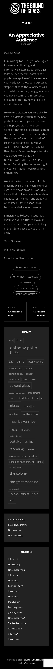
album (19, 340)
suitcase (12, 467)
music (14, 430)
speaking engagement (26, 294)
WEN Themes (29, 663)
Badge (11, 362)
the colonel (18, 474)
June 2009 (13, 639)
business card (35, 362)
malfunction (30, 414)
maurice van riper (23, 422)
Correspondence (16, 519)
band (21, 362)
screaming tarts (14, 456)
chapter (28, 369)
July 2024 (13, 575)
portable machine (26, 289)
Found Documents (28, 267)
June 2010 (13, 591)
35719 (11, 340)
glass (14, 405)
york (12, 500)
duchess (32, 379)
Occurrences (14, 530)
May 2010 (13, 597)
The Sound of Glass (31, 660)
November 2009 (16, 618)
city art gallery (16, 374)
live (33, 406)
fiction (35, 398)
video (35, 494)
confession (14, 379)
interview (26, 406)
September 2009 (17, 623)
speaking (33, 456)
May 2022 (13, 580)
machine (14, 414)
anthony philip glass (27, 277)
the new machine (15, 489)
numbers (25, 430)
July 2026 (13, 559)
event (11, 398)
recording (17, 449)
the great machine (24, 482)
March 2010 (14, 602)
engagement (34, 393)
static (40, 462)
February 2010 (15, 607)
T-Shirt (19, 467)
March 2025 (14, 564)
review (31, 449)
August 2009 (15, 629)
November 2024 (16, 570)
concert (29, 374)
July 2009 (13, 634)
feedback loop (22, 398)
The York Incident (19, 494)
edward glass (20, 386)
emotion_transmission (17, 393)
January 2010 (15, 613)
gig (42, 398)
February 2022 (15, 586)
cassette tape (15, 369)
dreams (24, 379)
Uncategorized (15, 535)
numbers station (15, 436)
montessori (26, 283)
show (24, 456)
